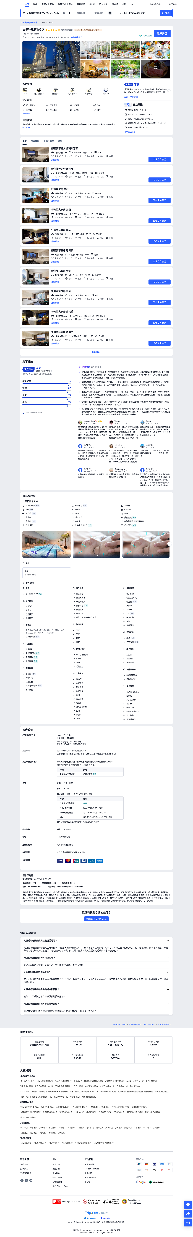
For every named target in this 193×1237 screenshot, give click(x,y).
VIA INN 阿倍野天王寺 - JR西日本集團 (141, 1081)
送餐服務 (79, 666)
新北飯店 (147, 1128)
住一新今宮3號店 (27, 1081)
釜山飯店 (90, 1128)
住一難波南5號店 (133, 1086)
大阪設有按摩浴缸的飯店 (103, 1143)
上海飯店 (62, 1128)
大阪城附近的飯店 (80, 1107)
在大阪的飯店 (149, 1024)
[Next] (169, 544)
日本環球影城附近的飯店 (99, 1107)
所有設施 (26, 113)
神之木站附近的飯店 (28, 1117)
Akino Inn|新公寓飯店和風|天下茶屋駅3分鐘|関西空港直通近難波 (126, 1091)
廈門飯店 (128, 1128)
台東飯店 (24, 1133)
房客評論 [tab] (35, 141)
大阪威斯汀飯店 (33, 30)
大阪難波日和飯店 (89, 1097)
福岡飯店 (33, 1133)
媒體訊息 (56, 1169)
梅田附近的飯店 (47, 1107)
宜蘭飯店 (137, 1128)
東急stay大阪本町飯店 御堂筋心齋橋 (88, 1081)
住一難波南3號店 (162, 1091)
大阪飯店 (80, 1128)
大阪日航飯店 (105, 1086)
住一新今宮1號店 (73, 1097)
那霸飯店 (118, 1128)
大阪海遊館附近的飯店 (29, 1107)
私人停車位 (30, 505)
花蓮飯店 (43, 1133)
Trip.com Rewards (92, 1169)
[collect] (188, 1205)
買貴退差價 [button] (147, 35)
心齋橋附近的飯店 (63, 1107)
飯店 (124, 1024)
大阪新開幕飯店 (39, 1143)
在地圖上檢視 (129, 132)
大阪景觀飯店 (67, 1143)
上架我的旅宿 (90, 1177)
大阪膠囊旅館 (25, 1143)
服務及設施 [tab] (48, 141)
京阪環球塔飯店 (91, 1086)
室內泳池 (78, 505)
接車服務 (128, 517)
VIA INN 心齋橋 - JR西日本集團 (33, 1086)
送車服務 (29, 661)
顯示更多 (26, 127)
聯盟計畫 (88, 1173)
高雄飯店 (43, 1128)
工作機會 (56, 1173)
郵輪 (124, 4)
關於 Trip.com (58, 1164)
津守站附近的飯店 (152, 1112)
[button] (132, 4)
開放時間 (29, 614)
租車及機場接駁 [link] (65, 4)
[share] (188, 1214)
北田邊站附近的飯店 (134, 1112)
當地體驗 (81, 4)
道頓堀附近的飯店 (139, 1107)
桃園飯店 (156, 1128)
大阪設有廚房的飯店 (83, 1143)
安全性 (87, 1182)
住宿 (27, 4)
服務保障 (24, 1169)
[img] (51, 59)
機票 (35, 4)
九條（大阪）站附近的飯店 (85, 1112)
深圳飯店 (62, 1133)
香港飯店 (52, 1133)
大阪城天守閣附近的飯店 (30, 1112)
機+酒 (92, 4)
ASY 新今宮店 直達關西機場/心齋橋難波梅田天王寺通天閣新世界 (46, 1091)
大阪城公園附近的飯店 (121, 1107)
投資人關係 (89, 1164)
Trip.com (116, 1024)
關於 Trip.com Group (61, 1186)
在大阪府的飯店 (135, 1024)
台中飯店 (33, 1128)
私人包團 (103, 4)
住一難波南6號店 (57, 1097)
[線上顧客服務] (188, 1222)
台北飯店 (24, 1128)
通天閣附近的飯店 (50, 1112)
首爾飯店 (99, 1128)
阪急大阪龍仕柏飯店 (63, 1081)
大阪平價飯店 (53, 1143)
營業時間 (29, 618)
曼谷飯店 (109, 1128)
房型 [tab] (24, 141)
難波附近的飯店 (65, 1112)
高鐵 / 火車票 (47, 4)
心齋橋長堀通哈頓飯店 (114, 1081)
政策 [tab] (60, 141)
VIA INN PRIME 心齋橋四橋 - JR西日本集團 (65, 1086)
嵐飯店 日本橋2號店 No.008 (86, 1091)
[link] (155, 4)
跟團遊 (115, 4)
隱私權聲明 (57, 1182)
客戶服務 (24, 1164)
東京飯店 (52, 1128)
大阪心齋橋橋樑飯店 (44, 1081)
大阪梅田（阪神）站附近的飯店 (111, 1112)
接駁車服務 (30, 653)
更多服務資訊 (25, 1173)
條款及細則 (57, 1177)
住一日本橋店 (118, 1086)
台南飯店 (71, 1128)
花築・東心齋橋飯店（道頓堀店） (34, 1097)
